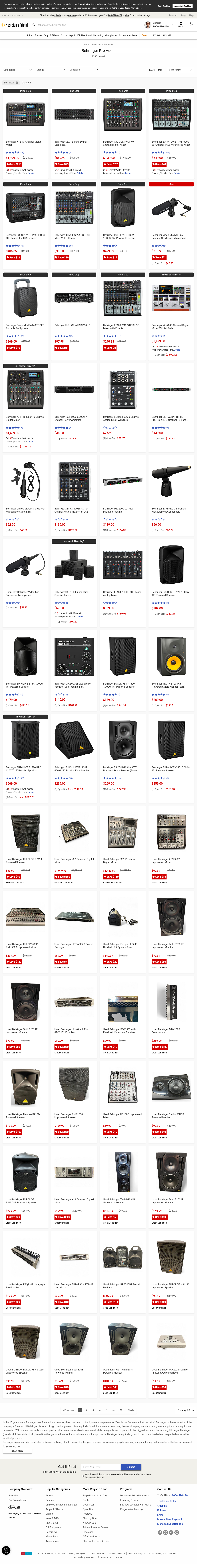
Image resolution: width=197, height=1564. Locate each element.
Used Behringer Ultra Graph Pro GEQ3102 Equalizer (71, 1031)
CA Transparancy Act (157, 1553)
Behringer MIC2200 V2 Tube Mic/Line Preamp (118, 510)
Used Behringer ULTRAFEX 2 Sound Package (73, 946)
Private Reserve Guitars (95, 1527)
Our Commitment (17, 1500)
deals (58, 15)
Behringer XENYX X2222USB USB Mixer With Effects (72, 237)
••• (113, 1410)
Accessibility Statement (84, 1557)
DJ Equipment (53, 1527)
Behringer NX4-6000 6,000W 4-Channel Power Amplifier (71, 418)
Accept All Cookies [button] (182, 6)
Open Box (88, 1509)
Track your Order (166, 1501)
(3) (70, 427)
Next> (131, 1410)
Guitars (30, 35)
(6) (167, 427)
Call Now (171, 1495)
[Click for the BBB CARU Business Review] (26, 1553)
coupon (72, 15)
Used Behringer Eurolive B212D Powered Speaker (23, 1116)
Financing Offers (129, 1500)
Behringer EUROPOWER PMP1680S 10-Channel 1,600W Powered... (25, 237)
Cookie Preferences (133, 8)
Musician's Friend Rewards (134, 1495)
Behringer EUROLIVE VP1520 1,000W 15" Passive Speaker (119, 685)
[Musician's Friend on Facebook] (160, 1532)
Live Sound (86, 35)
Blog (183, 15)
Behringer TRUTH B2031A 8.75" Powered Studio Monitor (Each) (120, 769)
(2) (119, 152)
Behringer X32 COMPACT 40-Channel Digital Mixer (119, 143)
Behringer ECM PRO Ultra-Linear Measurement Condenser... (169, 510)
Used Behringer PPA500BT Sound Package (121, 1286)
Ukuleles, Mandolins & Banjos (61, 1504)
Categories (9, 69)
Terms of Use (117, 8)
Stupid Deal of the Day (95, 1495)
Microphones (111, 35)
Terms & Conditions (117, 1553)
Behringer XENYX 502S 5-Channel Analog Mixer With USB (121, 418)
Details (31, 173)
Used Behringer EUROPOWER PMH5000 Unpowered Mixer (22, 946)
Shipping (162, 1505)
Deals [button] (145, 35)
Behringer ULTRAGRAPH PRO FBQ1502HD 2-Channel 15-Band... (170, 418)
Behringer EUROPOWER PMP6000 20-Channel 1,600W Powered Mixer (171, 143)
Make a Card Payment (169, 1519)
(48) (22, 246)
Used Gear (88, 1504)
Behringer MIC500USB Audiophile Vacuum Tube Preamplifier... (72, 685)
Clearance (88, 1532)
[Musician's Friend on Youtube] (171, 1532)
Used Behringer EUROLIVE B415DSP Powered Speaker (21, 1201)
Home (86, 44)
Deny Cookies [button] (164, 6)
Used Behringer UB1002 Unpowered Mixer (122, 1116)
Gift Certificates (91, 1536)
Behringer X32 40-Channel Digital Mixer (23, 143)
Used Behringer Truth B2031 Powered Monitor (69, 1371)
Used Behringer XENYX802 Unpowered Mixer (166, 861)
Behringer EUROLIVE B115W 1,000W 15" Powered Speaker (119, 237)
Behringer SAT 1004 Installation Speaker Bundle (71, 594)
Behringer (96, 44)
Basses (38, 35)
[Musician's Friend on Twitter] (165, 1532)
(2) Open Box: (63, 789)
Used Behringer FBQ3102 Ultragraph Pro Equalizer (25, 1286)
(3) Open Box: (15, 797)
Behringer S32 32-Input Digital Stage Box (70, 143)
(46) (168, 152)
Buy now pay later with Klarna (135, 1504)
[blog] (24, 1508)
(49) (119, 336)
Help (191, 15)
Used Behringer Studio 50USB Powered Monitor (168, 1116)
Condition (75, 69)
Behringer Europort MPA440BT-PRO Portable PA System (25, 327)
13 (121, 1410)
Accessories (125, 35)
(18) (119, 778)
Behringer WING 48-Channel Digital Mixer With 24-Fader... (170, 327)
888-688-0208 (115, 15)
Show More (17, 1451)
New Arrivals (89, 1523)
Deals (86, 1500)
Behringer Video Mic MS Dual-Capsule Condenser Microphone (169, 237)
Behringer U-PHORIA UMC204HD (72, 325)
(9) (167, 778)
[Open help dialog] (6, 1550)
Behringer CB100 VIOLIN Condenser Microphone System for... (25, 510)
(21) (22, 336)
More (134, 35)
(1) (70, 152)
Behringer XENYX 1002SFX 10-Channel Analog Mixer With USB (71, 510)
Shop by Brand (90, 1518)
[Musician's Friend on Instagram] (176, 1532)
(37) (71, 246)
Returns (161, 1510)
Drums (64, 35)
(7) (119, 246)
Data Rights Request (77, 1553)
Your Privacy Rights (136, 1553)
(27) (22, 778)
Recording (98, 35)
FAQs (160, 1514)
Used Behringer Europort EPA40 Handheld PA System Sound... (120, 946)
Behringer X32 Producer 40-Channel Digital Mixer (25, 418)
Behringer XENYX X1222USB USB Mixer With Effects (121, 327)
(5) (21, 427)
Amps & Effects (51, 35)
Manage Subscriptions (170, 1523)
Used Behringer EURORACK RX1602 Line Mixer (73, 1286)
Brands (40, 69)
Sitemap (172, 1553)
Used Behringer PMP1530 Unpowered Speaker (68, 1116)
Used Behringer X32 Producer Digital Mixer (119, 861)
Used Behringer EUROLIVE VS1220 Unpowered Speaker (170, 1286)
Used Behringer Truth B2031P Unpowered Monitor (168, 946)
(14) (71, 778)
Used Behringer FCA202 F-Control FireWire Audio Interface (170, 1371)
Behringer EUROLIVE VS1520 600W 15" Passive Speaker (171, 769)
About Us (13, 1495)
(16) (71, 336)
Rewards (173, 15)
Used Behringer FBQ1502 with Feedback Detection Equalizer (119, 1031)
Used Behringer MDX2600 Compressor (166, 1031)
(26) (22, 152)
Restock (87, 1513)
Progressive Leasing (131, 1509)
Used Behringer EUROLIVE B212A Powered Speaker (24, 861)
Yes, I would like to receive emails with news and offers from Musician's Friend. (118, 1476)
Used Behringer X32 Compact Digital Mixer (74, 861)
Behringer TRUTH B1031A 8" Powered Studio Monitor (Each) (168, 685)
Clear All (26, 82)
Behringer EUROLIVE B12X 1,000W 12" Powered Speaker (170, 594)
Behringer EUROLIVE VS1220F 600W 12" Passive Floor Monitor (72, 769)
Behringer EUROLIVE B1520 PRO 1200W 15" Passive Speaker (23, 769)
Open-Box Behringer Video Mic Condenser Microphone (22, 594)
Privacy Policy (84, 4)
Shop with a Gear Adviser (96, 1541)
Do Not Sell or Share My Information (50, 1553)
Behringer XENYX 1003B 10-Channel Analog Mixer (122, 594)
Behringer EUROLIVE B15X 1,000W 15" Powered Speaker (24, 685)
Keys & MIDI (74, 35)
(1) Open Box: (158, 263)
